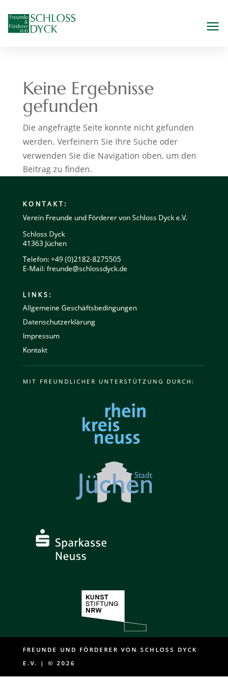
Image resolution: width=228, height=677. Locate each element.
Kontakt (35, 350)
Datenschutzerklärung (59, 322)
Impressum (41, 336)
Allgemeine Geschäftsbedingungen (80, 308)
